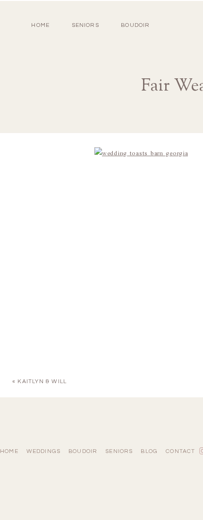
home (40, 25)
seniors (119, 451)
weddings (43, 451)
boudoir (135, 25)
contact (180, 451)
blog (149, 451)
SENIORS (85, 25)
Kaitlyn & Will (42, 381)
